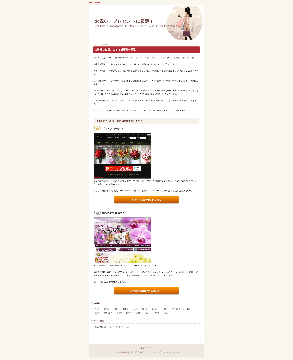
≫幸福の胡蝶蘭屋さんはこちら (146, 290)
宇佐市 (97, 313)
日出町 (147, 313)
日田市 (125, 309)
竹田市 (165, 309)
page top (200, 338)
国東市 (128, 313)
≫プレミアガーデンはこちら (146, 199)
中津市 (116, 309)
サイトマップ (147, 348)
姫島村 (138, 313)
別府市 (106, 309)
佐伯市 (135, 309)
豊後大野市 (108, 313)
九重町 (157, 313)
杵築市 (187, 309)
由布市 (119, 313)
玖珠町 (166, 313)
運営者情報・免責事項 (103, 327)
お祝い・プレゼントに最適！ (124, 21)
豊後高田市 (176, 309)
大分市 (97, 309)
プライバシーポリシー (123, 327)
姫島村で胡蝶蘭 (94, 3)
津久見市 (155, 309)
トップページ (96, 44)
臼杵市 (144, 309)
